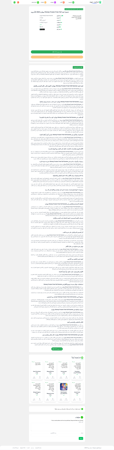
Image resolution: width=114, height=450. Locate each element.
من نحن (32, 447)
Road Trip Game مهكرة (37, 372)
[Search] (14, 2)
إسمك (82, 432)
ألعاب (61, 2)
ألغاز (77, 9)
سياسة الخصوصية (38, 447)
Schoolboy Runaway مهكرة (77, 372)
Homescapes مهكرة (64, 372)
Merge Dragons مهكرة (36, 392)
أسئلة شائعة (34, 2)
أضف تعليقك (81, 422)
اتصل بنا (28, 447)
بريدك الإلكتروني (53, 432)
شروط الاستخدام (16, 447)
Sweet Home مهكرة (77, 392)
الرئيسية (70, 2)
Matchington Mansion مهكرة (63, 392)
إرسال (81, 438)
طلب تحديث (56, 57)
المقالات (42, 2)
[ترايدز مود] (95, 2)
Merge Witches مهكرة (50, 372)
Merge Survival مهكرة (50, 394)
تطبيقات (52, 2)
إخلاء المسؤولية (22, 447)
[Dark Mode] (18, 2)
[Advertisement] (57, 41)
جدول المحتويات (77, 67)
